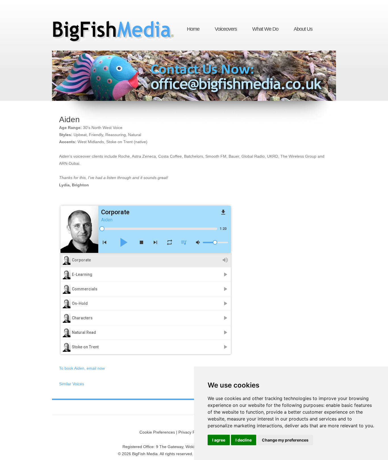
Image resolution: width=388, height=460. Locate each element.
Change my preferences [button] (285, 440)
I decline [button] (243, 440)
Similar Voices (71, 384)
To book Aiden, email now (82, 368)
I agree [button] (218, 440)
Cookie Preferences (157, 432)
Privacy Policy (190, 432)
